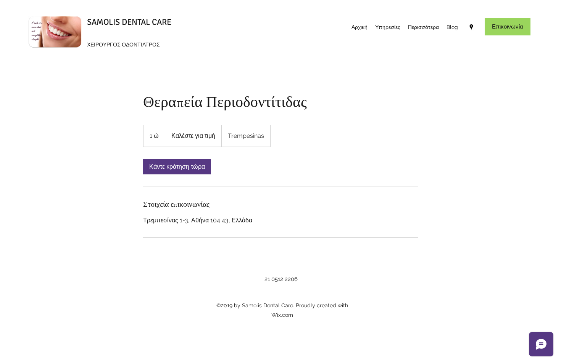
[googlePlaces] (471, 27)
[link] (177, 166)
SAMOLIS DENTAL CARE (129, 22)
